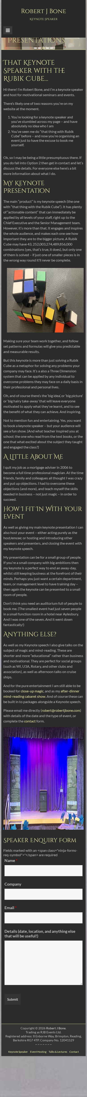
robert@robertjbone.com (61, 710)
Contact (74, 1051)
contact (30, 721)
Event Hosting (38, 1051)
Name (10, 860)
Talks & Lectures (58, 1051)
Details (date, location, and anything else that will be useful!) (39, 933)
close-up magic (32, 691)
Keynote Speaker (18, 1051)
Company (12, 884)
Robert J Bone (43, 11)
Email (10, 907)
